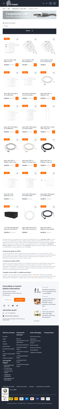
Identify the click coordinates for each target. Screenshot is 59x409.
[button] (29, 30)
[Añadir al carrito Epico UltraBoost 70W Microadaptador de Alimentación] (35, 64)
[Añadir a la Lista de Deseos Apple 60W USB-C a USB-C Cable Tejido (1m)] (53, 106)
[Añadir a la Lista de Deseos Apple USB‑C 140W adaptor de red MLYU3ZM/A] (35, 106)
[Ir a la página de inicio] (12, 3)
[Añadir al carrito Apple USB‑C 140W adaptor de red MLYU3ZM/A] (35, 131)
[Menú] (8, 389)
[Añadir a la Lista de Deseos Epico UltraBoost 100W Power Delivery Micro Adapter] (53, 39)
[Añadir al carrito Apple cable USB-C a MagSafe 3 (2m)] (53, 98)
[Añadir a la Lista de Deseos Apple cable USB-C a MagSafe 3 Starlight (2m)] (35, 139)
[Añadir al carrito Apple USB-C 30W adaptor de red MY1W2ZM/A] (35, 98)
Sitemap (31, 386)
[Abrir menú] (4, 3)
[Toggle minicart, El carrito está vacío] (54, 3)
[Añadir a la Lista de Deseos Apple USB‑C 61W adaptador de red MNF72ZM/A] (17, 173)
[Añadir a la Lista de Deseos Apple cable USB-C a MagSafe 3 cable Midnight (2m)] (53, 206)
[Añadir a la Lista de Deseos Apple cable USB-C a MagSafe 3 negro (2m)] (53, 139)
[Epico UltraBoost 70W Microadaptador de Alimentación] (29, 47)
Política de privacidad (8, 386)
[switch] (5, 399)
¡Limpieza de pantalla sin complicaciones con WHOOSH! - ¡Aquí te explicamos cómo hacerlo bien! (49, 302)
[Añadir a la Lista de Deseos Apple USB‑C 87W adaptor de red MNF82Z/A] (17, 72)
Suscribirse (19, 300)
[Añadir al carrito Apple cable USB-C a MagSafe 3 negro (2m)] (53, 165)
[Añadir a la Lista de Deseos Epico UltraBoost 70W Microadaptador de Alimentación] (35, 39)
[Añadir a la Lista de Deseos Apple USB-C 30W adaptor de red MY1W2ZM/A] (35, 72)
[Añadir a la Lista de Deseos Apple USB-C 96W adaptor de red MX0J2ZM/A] (35, 173)
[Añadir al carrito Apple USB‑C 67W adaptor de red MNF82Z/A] (17, 131)
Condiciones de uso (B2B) (9, 389)
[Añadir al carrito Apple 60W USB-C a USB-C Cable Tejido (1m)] (53, 131)
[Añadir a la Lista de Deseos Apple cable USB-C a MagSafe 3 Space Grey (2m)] (17, 139)
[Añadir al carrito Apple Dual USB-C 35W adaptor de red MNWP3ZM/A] (17, 64)
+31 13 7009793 (10, 313)
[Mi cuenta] (43, 3)
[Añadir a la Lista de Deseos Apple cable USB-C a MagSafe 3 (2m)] (53, 72)
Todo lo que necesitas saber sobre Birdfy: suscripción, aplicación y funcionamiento (48, 314)
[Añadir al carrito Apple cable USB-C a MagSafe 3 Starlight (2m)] (35, 165)
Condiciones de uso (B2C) (43, 386)
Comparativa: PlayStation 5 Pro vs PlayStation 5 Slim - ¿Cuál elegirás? (49, 291)
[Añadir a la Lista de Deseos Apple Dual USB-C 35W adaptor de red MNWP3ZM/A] (17, 39)
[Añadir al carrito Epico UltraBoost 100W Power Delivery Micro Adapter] (53, 64)
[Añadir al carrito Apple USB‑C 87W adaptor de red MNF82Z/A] (17, 98)
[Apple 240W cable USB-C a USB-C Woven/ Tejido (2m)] (29, 214)
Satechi (36, 276)
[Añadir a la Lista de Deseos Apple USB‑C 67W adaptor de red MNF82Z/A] (17, 106)
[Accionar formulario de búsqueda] (50, 3)
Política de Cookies (22, 386)
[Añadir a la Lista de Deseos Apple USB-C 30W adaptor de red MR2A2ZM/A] (53, 173)
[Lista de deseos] (46, 3)
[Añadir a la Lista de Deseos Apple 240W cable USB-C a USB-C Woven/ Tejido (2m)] (35, 206)
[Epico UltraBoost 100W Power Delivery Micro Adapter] (47, 47)
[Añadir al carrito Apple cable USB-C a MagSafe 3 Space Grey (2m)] (17, 165)
